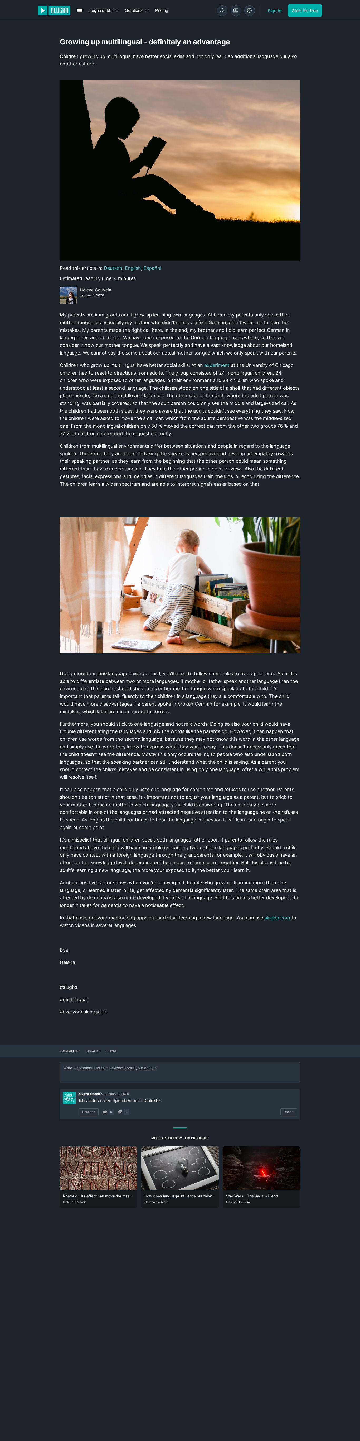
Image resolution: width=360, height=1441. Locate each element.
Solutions (134, 10)
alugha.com (277, 917)
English (133, 268)
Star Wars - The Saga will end (252, 1196)
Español (152, 268)
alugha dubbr (100, 10)
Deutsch (113, 268)
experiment (217, 365)
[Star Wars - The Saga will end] (261, 1188)
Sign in (274, 10)
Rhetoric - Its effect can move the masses (99, 1196)
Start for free (305, 10)
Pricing (161, 10)
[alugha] (54, 10)
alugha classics (91, 1094)
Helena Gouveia (95, 289)
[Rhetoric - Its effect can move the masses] (98, 1188)
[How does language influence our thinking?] (179, 1188)
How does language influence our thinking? (181, 1196)
